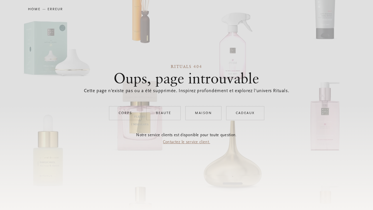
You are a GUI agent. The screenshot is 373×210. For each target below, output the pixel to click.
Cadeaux (245, 113)
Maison (203, 113)
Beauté (163, 113)
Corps (125, 113)
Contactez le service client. (186, 142)
